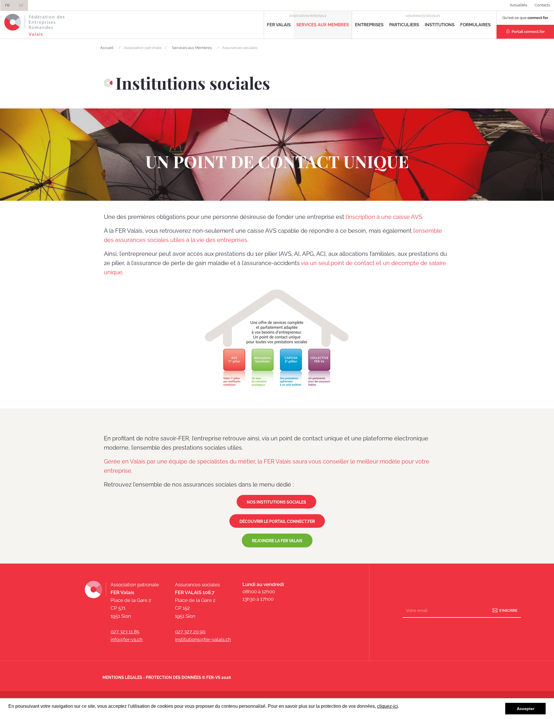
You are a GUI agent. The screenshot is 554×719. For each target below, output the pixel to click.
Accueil (106, 48)
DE (21, 5)
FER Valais (279, 24)
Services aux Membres (322, 24)
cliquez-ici (387, 706)
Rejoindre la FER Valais (277, 540)
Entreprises (369, 24)
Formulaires (475, 24)
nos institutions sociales (276, 502)
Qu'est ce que (525, 18)
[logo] (34, 25)
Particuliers (404, 24)
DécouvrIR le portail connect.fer (277, 521)
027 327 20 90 (190, 631)
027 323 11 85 (125, 631)
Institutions (439, 24)
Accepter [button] (525, 708)
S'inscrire (508, 611)
